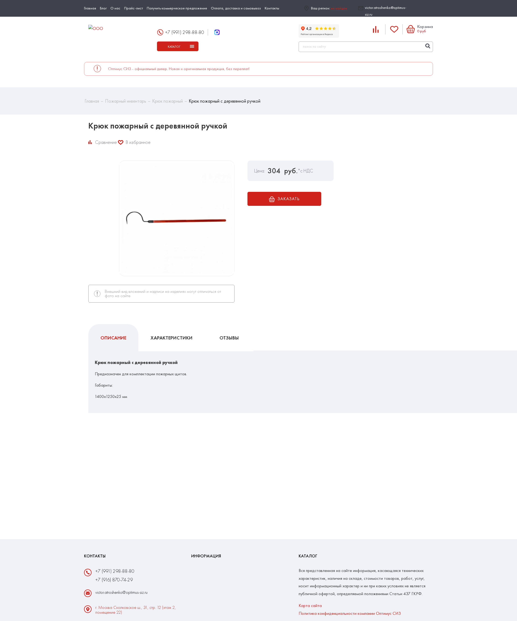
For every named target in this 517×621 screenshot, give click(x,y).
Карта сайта (310, 605)
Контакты (272, 8)
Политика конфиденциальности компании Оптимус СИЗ (350, 613)
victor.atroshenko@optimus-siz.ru (385, 11)
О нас (115, 8)
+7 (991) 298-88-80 (184, 32)
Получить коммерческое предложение (177, 8)
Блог (103, 8)
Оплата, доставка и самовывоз (236, 8)
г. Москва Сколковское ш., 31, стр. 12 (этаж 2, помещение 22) (135, 610)
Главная (90, 8)
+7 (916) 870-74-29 (114, 580)
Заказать (288, 199)
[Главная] (118, 29)
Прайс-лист (133, 8)
